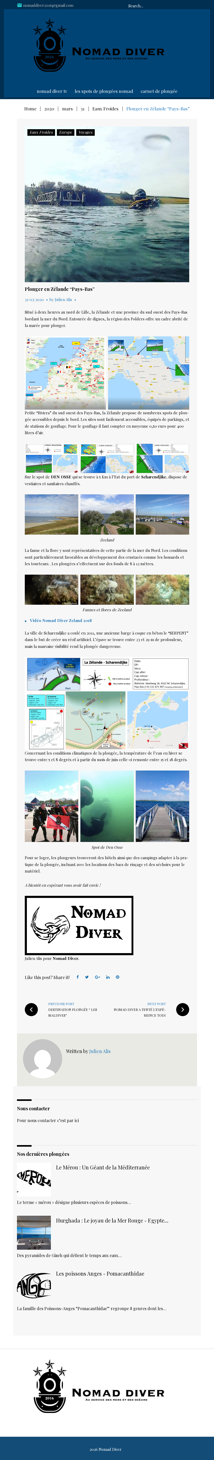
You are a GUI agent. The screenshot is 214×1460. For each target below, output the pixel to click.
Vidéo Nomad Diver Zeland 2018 (61, 620)
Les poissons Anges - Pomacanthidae (100, 1273)
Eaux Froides (105, 108)
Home (30, 108)
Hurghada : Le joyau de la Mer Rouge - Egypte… (112, 1220)
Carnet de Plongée (159, 91)
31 (83, 108)
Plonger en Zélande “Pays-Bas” (59, 289)
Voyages (85, 132)
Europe (65, 132)
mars (67, 108)
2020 (49, 108)
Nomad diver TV (52, 91)
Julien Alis (63, 299)
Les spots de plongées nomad (104, 91)
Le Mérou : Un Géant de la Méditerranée (103, 1167)
